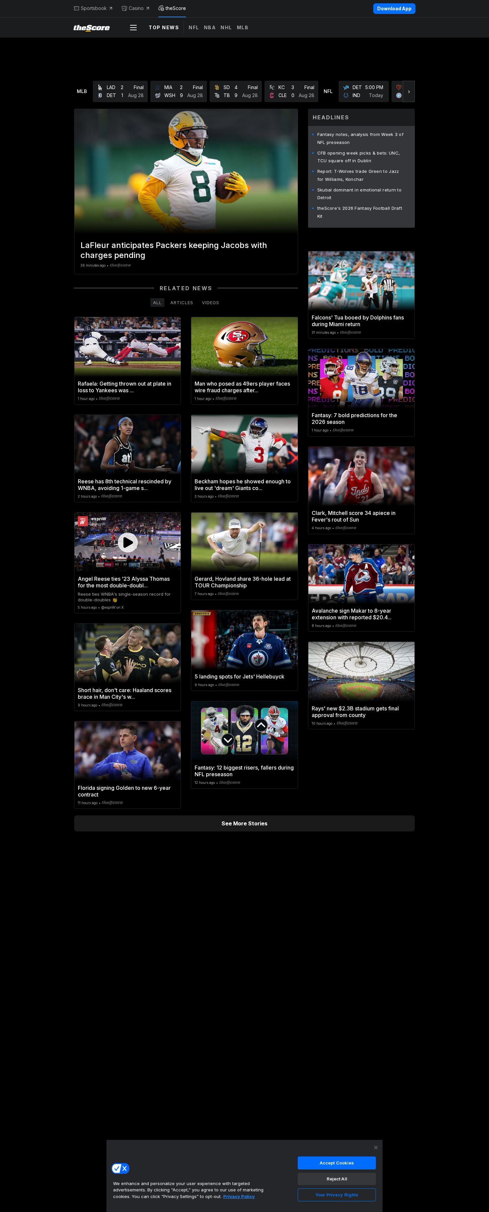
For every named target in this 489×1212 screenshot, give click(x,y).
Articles (181, 302)
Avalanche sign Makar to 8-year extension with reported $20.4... (352, 614)
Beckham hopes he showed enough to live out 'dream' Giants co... (243, 484)
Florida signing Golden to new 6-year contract (124, 791)
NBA (210, 27)
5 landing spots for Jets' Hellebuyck (239, 676)
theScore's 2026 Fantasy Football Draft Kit (359, 212)
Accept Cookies (337, 1162)
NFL (194, 27)
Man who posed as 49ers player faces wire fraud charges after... (242, 387)
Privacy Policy (239, 1196)
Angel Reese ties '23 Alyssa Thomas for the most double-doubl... (124, 582)
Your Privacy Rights (336, 1194)
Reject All (337, 1178)
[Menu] (133, 28)
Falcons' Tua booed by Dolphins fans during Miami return (358, 320)
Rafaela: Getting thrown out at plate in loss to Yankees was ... (124, 387)
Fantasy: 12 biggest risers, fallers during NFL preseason (244, 771)
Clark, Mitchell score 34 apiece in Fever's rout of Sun (354, 516)
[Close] (376, 1148)
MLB (243, 27)
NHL (226, 27)
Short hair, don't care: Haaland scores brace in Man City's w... (124, 693)
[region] (244, 1176)
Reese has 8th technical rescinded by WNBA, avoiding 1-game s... (124, 484)
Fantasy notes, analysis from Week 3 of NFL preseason (360, 138)
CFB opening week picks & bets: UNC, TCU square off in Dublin (358, 157)
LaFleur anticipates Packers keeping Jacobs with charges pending (174, 250)
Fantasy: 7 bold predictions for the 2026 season (354, 418)
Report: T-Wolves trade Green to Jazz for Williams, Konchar (358, 175)
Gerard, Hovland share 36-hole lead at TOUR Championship (243, 582)
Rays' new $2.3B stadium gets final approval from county (355, 711)
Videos (210, 302)
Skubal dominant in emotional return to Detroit (359, 193)
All (157, 302)
